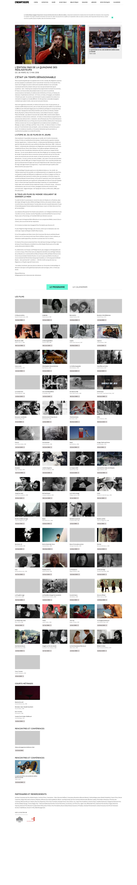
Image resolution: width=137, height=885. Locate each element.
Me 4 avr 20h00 (101, 498)
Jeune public (63, 2)
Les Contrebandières (48, 391)
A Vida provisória (19, 315)
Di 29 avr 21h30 (19, 498)
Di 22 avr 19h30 (47, 371)
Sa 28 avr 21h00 (102, 651)
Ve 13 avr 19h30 (47, 447)
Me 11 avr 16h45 (47, 498)
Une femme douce (20, 646)
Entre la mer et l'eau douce (49, 417)
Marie (43, 519)
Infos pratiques (105, 2)
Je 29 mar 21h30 (102, 625)
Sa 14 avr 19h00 (19, 320)
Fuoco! (17, 442)
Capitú (71, 340)
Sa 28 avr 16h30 (19, 721)
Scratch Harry (73, 595)
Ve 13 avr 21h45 (47, 472)
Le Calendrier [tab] (80, 287)
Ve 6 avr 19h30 (101, 523)
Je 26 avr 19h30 (74, 549)
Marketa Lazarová (75, 519)
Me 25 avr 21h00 (74, 422)
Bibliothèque (74, 2)
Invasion (17, 468)
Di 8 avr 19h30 (101, 447)
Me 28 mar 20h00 (47, 549)
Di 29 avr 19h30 (74, 600)
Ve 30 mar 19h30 (75, 320)
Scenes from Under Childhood (23, 716)
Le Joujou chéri (74, 468)
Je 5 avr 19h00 (74, 523)
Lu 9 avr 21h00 (101, 345)
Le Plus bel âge (101, 569)
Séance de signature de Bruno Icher (24, 747)
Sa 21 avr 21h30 (74, 371)
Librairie (93, 2)
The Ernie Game (74, 417)
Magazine (85, 2)
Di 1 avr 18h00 (19, 422)
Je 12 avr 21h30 (19, 447)
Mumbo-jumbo (101, 519)
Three (44, 620)
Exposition (45, 2)
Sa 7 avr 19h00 (47, 625)
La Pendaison (73, 569)
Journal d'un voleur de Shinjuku (106, 468)
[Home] (22, 2)
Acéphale (44, 315)
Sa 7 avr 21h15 (47, 651)
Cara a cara (18, 366)
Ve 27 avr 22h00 (19, 600)
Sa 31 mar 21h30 (75, 574)
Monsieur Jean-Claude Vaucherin (24, 707)
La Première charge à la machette (51, 595)
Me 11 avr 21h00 (47, 345)
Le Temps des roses (20, 620)
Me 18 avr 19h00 (102, 396)
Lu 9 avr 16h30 (47, 422)
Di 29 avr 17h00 (47, 523)
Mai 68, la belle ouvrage (21, 519)
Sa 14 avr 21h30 (102, 574)
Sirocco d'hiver (101, 595)
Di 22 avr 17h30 (19, 523)
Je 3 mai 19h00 (101, 320)
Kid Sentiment (46, 493)
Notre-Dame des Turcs (48, 544)
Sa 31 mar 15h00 (20, 472)
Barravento (73, 315)
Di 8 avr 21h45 (19, 676)
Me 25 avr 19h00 (74, 396)
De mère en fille (74, 391)
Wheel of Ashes (101, 646)
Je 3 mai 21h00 (19, 549)
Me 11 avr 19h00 (20, 345)
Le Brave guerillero (47, 340)
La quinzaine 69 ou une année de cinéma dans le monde (104, 50)
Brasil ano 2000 (19, 340)
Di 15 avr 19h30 (47, 320)
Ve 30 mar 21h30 (75, 345)
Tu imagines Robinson (103, 620)
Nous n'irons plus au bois (76, 544)
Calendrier (116, 2)
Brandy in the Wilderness (104, 315)
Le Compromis (19, 391)
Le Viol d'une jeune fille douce (78, 646)
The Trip (72, 620)
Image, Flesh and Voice (103, 442)
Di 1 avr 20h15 (74, 498)
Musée (53, 2)
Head (71, 442)
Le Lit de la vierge (74, 493)
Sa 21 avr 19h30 (102, 549)
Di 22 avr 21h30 (101, 371)
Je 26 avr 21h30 (19, 396)
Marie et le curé (19, 702)
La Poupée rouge (19, 595)
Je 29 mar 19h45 (102, 600)
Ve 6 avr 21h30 (19, 625)
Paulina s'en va (46, 569)
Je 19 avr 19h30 (19, 651)
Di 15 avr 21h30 (47, 574)
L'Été (98, 417)
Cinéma (36, 2)
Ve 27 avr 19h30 (19, 574)
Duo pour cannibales (20, 417)
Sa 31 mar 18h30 (19, 750)
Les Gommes (45, 442)
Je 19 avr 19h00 (74, 651)
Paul (16, 569)
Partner (99, 544)
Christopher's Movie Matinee (50, 366)
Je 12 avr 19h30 (19, 371)
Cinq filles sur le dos (102, 366)
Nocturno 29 (18, 544)
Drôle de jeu (100, 391)
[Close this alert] (112, 17)
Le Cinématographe (75, 366)
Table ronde (92, 53)
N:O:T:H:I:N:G (18, 711)
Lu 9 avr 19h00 (74, 625)
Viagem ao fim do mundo (49, 646)
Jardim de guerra (47, 468)
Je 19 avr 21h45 (47, 396)
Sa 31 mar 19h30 (102, 472)
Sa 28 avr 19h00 (47, 600)
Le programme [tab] (57, 287)
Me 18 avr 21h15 (102, 422)
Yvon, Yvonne (19, 671)
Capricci (99, 340)
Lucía (98, 493)
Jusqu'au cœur (19, 493)
